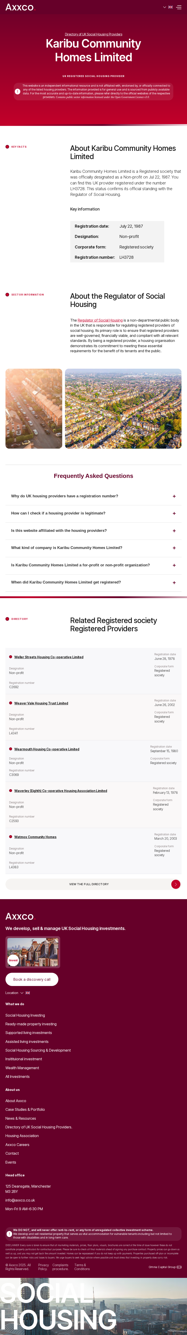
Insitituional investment (23, 1059)
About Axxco (15, 1100)
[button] (168, 7)
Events (10, 1162)
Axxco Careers (17, 1144)
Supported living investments (28, 1032)
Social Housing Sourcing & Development (38, 1050)
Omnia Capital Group (162, 1267)
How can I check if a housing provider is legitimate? (58, 513)
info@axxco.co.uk (20, 1200)
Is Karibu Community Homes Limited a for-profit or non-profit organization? (80, 565)
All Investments (17, 1076)
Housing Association (22, 1135)
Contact (12, 1153)
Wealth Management (22, 1068)
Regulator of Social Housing (100, 320)
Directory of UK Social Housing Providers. (38, 1127)
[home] (20, 7)
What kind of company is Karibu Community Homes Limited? (66, 548)
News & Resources (20, 1118)
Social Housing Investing (25, 1015)
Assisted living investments (27, 1041)
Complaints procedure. (60, 1267)
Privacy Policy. (43, 1267)
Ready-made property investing (31, 1024)
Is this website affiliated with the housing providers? (59, 530)
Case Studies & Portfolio (25, 1109)
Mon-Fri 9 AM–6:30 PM (24, 1209)
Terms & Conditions (82, 1267)
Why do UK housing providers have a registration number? (64, 496)
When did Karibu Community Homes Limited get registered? (66, 582)
